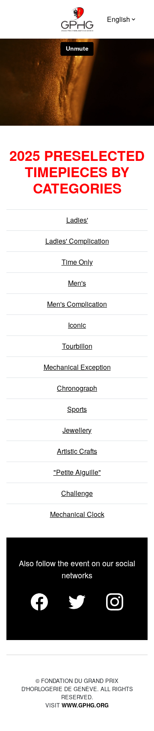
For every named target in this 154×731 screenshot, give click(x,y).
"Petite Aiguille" (77, 472)
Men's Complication (77, 304)
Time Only (77, 262)
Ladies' (77, 220)
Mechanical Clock (77, 514)
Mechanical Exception (77, 367)
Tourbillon (77, 346)
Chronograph (77, 388)
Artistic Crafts (77, 451)
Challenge (77, 493)
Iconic (77, 325)
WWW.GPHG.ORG (85, 705)
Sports (77, 409)
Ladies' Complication (77, 241)
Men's (77, 283)
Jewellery (77, 430)
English (118, 19)
